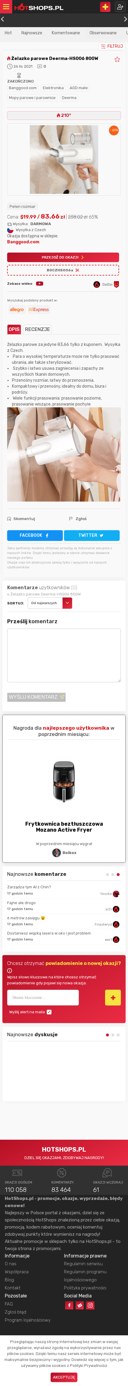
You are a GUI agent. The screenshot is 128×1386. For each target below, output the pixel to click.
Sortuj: (15, 603)
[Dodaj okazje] (105, 7)
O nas (10, 1263)
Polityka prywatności (85, 1288)
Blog (9, 1280)
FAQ (9, 1304)
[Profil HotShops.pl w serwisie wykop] (80, 1305)
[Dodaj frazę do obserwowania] (113, 997)
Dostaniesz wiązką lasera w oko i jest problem (49, 933)
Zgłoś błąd (15, 1312)
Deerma (69, 97)
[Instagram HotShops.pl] (90, 1305)
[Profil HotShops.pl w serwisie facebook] (69, 1305)
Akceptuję (64, 1377)
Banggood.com (23, 88)
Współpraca (17, 1271)
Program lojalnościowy (28, 1320)
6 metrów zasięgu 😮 (26, 918)
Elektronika (53, 88)
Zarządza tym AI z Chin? (29, 887)
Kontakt (13, 1288)
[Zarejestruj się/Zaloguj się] (120, 6)
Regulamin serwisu (83, 1263)
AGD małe (79, 88)
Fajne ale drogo (21, 903)
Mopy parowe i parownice (32, 97)
